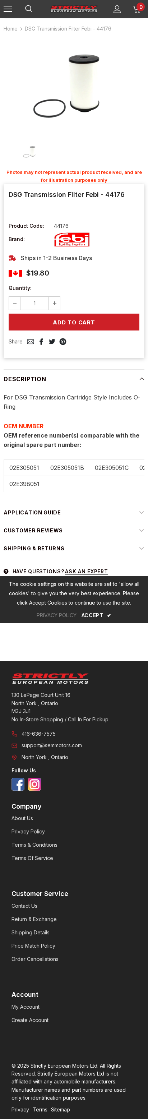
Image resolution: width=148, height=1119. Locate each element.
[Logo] (74, 9)
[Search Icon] (36, 9)
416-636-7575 (39, 734)
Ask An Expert (86, 571)
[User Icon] (117, 9)
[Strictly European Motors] (74, 678)
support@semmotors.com (52, 745)
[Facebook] (17, 784)
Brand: (17, 239)
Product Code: (26, 226)
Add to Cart (74, 322)
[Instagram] (34, 784)
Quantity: (20, 288)
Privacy (20, 1109)
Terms (40, 1109)
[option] (74, 86)
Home (11, 29)
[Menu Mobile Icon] (8, 9)
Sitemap (60, 1109)
